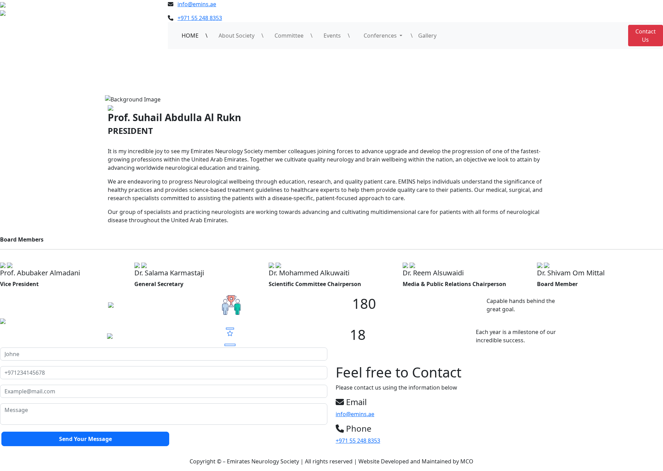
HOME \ (195, 35)
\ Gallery (423, 35)
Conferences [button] (378, 35)
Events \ (337, 35)
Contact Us (645, 35)
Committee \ (294, 35)
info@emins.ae (196, 4)
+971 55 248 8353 (199, 18)
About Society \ (241, 35)
